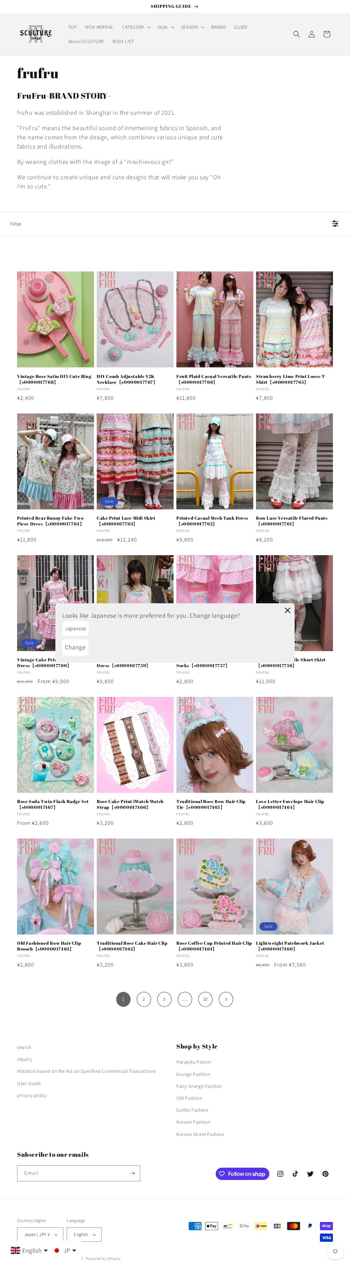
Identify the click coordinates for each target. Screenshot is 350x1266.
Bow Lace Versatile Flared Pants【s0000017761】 (292, 521)
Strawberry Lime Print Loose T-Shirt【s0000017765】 (291, 379)
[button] (135, 27)
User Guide (29, 1083)
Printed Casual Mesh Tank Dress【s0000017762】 (212, 521)
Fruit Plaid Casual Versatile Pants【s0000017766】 (213, 379)
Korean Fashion (193, 1122)
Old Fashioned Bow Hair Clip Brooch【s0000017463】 (49, 946)
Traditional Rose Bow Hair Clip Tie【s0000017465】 (211, 804)
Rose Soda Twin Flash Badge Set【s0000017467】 (53, 804)
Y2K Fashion (189, 1098)
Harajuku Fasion (193, 1062)
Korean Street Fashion (200, 1134)
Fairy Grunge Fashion (199, 1086)
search (24, 1047)
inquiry (24, 1059)
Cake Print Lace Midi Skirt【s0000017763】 (126, 521)
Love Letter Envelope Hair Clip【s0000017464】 (290, 804)
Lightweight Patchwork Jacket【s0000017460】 (290, 946)
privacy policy (31, 1095)
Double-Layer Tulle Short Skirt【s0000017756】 (291, 663)
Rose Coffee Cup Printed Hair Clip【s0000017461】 (214, 946)
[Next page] (226, 999)
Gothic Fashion (192, 1110)
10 (205, 999)
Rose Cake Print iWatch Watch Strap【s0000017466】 (130, 804)
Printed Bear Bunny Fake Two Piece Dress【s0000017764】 (50, 521)
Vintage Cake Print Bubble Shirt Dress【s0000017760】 (53, 663)
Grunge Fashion (193, 1074)
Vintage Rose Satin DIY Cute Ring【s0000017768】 (54, 379)
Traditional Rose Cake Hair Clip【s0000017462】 (132, 946)
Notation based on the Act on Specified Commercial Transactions (86, 1071)
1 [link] (123, 998)
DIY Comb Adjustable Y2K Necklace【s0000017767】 (127, 379)
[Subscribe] (132, 1173)
